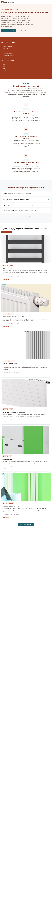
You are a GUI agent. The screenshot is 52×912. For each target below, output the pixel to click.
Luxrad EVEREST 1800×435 (11, 506)
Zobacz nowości (5, 231)
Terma (11, 265)
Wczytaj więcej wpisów (25, 524)
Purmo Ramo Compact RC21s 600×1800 (14, 412)
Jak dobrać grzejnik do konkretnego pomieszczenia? (17, 193)
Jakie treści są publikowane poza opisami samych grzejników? (19, 210)
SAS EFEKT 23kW (8, 459)
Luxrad (5, 503)
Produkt (5, 265)
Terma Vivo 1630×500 (9, 268)
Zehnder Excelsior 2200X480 (11, 364)
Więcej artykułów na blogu (25, 216)
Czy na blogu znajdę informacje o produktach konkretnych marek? (20, 205)
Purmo (11, 313)
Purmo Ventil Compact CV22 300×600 (13, 317)
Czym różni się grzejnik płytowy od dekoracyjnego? (16, 199)
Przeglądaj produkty (7, 30)
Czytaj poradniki (22, 30)
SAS (10, 456)
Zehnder (12, 360)
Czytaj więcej (6, 279)
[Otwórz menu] (49, 2)
